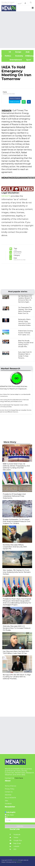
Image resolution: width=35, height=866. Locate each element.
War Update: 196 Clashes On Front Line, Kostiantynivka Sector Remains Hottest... (16, 572)
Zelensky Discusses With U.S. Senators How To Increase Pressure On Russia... (16, 628)
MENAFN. (15, 860)
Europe (18, 52)
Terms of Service (10, 786)
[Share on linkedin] (29, 102)
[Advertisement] (17, 29)
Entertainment (12, 60)
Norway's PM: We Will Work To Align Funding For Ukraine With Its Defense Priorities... (17, 677)
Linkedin (16, 846)
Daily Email (17, 843)
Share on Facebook (15, 98)
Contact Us (8, 792)
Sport (27, 60)
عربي (20, 3)
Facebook (16, 834)
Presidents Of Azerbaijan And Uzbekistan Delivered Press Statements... (14, 496)
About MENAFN (10, 798)
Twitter (15, 837)
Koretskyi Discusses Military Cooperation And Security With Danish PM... (15, 547)
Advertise (8, 795)
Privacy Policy (9, 789)
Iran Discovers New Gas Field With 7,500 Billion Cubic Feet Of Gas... (16, 652)
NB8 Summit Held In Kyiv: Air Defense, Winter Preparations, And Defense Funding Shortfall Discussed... (16, 467)
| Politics (7, 56)
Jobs (6, 801)
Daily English (10, 812)
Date (5, 92)
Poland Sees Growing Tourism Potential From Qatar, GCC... (25, 333)
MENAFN (6, 110)
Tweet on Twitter (14, 101)
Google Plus (17, 840)
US (7, 52)
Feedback (8, 803)
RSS (14, 849)
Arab (27, 52)
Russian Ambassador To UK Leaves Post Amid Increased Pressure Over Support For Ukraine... (16, 521)
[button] (25, 3)
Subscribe (20, 826)
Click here (19, 778)
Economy (19, 56)
